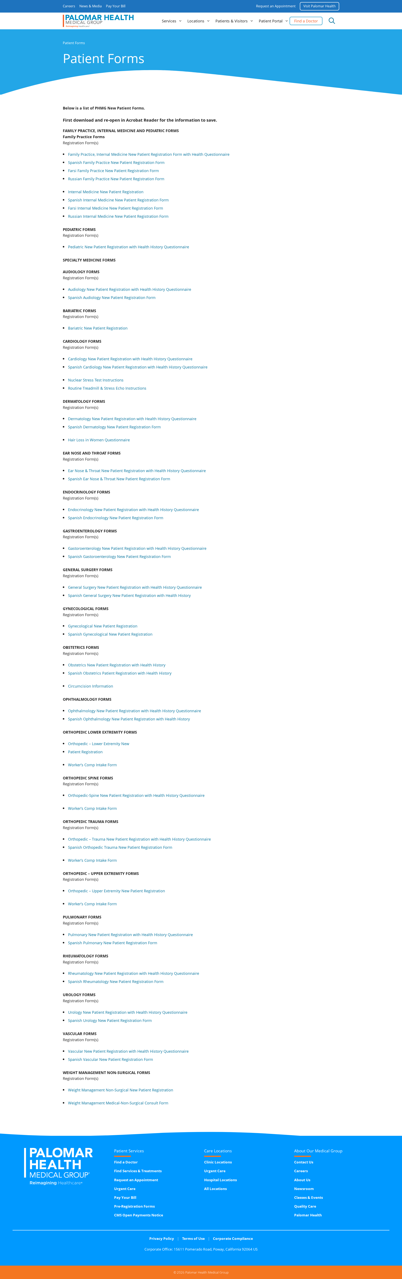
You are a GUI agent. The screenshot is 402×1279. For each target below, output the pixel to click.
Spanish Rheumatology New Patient (116, 981)
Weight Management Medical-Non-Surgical (118, 1102)
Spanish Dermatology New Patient (114, 426)
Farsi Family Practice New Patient (113, 170)
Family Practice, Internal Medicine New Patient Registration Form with (148, 154)
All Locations (215, 1188)
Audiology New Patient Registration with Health (129, 289)
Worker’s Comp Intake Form (92, 764)
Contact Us (303, 1162)
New (143, 890)
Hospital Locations (220, 1179)
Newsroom (304, 1188)
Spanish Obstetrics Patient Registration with (119, 673)
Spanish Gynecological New (110, 634)
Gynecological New (102, 626)
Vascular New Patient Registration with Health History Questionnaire (128, 1051)
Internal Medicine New (105, 191)
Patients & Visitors (231, 20)
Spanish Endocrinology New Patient (115, 517)
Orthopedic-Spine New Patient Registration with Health (136, 795)
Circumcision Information (90, 686)
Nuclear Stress (96, 380)
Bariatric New (98, 328)
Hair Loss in (99, 439)
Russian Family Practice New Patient (116, 178)
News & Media (90, 6)
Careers (69, 6)
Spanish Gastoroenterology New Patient (119, 556)
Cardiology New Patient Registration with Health (130, 358)
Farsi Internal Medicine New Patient (115, 208)
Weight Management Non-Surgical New (120, 1089)
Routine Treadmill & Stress (107, 388)
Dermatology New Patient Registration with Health (132, 418)
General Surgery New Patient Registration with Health (135, 587)
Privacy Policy (161, 1238)
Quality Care (305, 1206)
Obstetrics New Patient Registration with (116, 664)
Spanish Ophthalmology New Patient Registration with (129, 718)
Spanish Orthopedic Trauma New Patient (120, 847)
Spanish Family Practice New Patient (116, 162)
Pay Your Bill (115, 6)
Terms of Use (193, 1238)
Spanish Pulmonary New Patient (112, 942)
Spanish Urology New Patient (110, 1020)
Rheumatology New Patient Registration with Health (133, 973)
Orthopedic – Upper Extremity (94, 890)
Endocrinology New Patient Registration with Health (133, 509)
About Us (302, 1179)
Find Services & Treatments (138, 1170)
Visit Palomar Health (319, 6)
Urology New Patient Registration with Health (127, 1012)
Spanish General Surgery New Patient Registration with (129, 595)
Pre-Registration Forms (134, 1206)
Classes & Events (308, 1197)
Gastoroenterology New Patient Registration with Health (137, 548)
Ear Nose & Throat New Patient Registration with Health (137, 470)
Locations (195, 20)
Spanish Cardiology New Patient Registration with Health (137, 367)
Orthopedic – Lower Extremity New (98, 743)
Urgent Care (124, 1188)
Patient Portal (271, 20)
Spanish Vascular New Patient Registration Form (110, 1059)
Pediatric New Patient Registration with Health (128, 246)
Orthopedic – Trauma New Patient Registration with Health (139, 839)
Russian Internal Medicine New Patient (118, 216)
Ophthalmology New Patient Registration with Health (134, 710)
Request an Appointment (276, 6)
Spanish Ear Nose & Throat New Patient (119, 478)
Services (169, 20)
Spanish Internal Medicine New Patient (118, 199)
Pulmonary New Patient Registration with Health (130, 934)
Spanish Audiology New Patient (112, 297)
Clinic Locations (218, 1162)
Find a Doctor (306, 20)
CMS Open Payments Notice (138, 1215)
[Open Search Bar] (332, 21)
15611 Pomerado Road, (216, 1249)
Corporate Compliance (233, 1238)
